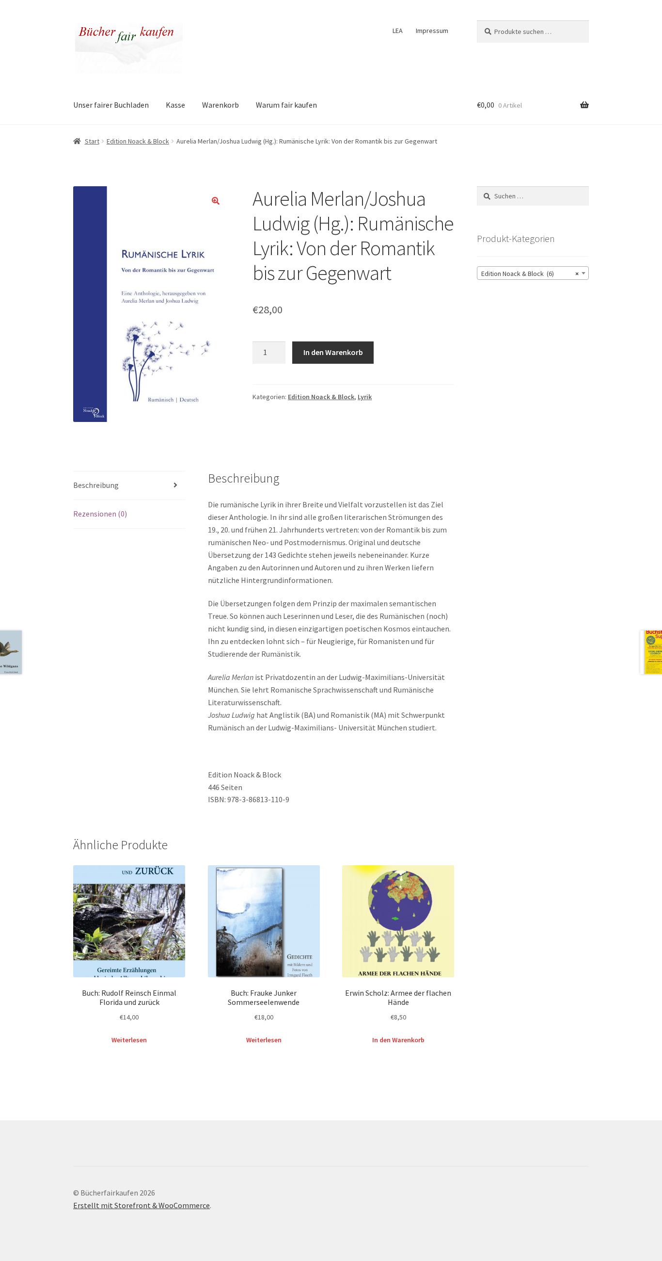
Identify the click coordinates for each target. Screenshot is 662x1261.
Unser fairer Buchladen (111, 105)
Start (92, 141)
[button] (215, 201)
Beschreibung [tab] (96, 485)
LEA (398, 30)
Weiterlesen (129, 1039)
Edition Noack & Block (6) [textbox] (530, 273)
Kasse (175, 105)
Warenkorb (220, 105)
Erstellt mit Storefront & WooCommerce (141, 1205)
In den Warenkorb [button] (398, 1039)
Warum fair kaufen (286, 105)
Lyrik (365, 396)
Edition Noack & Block (138, 141)
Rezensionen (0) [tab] (100, 513)
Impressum (432, 30)
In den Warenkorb (333, 352)
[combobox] (533, 273)
